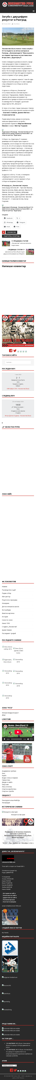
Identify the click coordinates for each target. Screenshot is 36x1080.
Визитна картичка (8, 613)
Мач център (6, 596)
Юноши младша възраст (10, 713)
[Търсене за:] (18, 362)
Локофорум (6, 803)
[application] (18, 732)
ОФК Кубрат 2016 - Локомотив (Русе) (18, 388)
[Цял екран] (31, 739)
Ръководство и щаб (9, 590)
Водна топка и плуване (10, 778)
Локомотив (11, 232)
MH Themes (20, 1078)
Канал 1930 (6, 623)
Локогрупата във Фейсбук (11, 800)
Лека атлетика (7, 787)
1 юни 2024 (18, 374)
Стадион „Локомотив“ (9, 627)
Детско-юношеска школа (10, 607)
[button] (33, 10)
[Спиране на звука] (28, 739)
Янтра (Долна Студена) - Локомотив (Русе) (18, 415)
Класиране (5, 603)
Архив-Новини (7, 630)
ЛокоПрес (16, 24)
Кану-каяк (5, 784)
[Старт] (5, 739)
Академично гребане (9, 771)
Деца (3, 715)
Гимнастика (6, 780)
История (5, 617)
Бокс (3, 773)
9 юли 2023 (7, 24)
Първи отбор (6, 593)
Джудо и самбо (7, 782)
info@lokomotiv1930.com (13, 906)
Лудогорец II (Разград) (12, 236)
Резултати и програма (9, 600)
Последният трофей (9, 633)
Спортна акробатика (9, 789)
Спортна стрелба (8, 791)
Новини (4, 586)
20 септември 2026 (18, 401)
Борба (4, 775)
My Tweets (5, 932)
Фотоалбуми (6, 610)
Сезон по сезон (7, 620)
